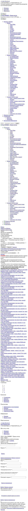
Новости (9, 117)
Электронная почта (6, 469)
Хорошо (3, 509)
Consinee (12, 60)
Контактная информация (10, 120)
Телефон (3, 466)
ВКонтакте (6, 11)
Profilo (11, 69)
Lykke (14, 270)
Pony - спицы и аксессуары (17, 98)
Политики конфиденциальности (15, 508)
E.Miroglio (12, 62)
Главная (3, 248)
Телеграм (6, 9)
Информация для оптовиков (11, 407)
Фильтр (3, 254)
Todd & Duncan (14, 76)
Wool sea (12, 52)
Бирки (11, 109)
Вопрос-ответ (7, 417)
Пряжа (8, 23)
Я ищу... (17, 17)
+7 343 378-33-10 (5, 1)
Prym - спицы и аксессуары (17, 104)
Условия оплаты (8, 409)
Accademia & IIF (14, 56)
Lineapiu (12, 95)
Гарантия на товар (8, 411)
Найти (17, 123)
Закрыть (14, 247)
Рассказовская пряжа (15, 32)
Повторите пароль (6, 477)
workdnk (11, 440)
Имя (2, 460)
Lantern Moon (13, 108)
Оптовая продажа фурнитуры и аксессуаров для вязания (13, 249)
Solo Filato (12, 24)
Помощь (6, 408)
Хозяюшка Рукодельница (16, 41)
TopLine (12, 70)
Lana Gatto (12, 45)
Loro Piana (12, 88)
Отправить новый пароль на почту (10, 495)
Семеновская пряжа (15, 34)
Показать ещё (4, 379)
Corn (11, 112)
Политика (9, 119)
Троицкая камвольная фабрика (18, 38)
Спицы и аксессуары (12, 97)
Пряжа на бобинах (12, 55)
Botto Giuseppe (14, 71)
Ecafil (11, 74)
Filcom (11, 63)
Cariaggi (12, 81)
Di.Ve (11, 83)
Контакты (6, 400)
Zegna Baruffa (13, 80)
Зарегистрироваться (6, 457)
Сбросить (9, 247)
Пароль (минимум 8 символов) (9, 472)
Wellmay (12, 35)
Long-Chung (13, 46)
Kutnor (11, 44)
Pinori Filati (13, 67)
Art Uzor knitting (14, 106)
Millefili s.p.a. (13, 65)
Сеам (11, 42)
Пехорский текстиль (15, 37)
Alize (11, 25)
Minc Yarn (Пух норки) (16, 51)
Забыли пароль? (16, 457)
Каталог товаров (8, 21)
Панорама (12, 102)
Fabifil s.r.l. (12, 78)
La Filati (12, 30)
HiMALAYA (13, 49)
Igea (11, 92)
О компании (7, 116)
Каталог (7, 248)
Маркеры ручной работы (16, 105)
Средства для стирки (15, 113)
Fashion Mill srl (14, 87)
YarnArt (12, 53)
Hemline (12, 99)
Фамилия (3, 463)
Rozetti (11, 31)
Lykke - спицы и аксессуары (17, 101)
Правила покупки (8, 115)
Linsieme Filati (13, 84)
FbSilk (11, 91)
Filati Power (13, 94)
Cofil (11, 59)
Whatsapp (6, 8)
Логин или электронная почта (9, 443)
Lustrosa (12, 90)
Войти (3, 453)
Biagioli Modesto (14, 58)
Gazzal (11, 28)
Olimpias (12, 66)
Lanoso (12, 39)
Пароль (3, 448)
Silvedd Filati (13, 85)
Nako (11, 27)
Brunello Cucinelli (14, 73)
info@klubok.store (5, 424)
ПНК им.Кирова (14, 48)
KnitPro (12, 111)
